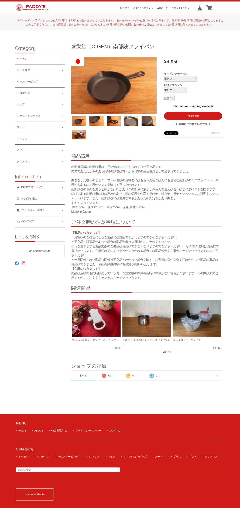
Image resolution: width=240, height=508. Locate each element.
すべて (83, 375)
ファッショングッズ (28, 115)
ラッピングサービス (176, 73)
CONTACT (179, 8)
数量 (166, 98)
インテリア (23, 70)
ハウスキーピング (27, 81)
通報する (215, 133)
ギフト (21, 150)
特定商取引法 (59, 430)
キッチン (22, 58)
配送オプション (173, 85)
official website (41, 250)
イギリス (22, 138)
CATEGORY (142, 8)
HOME (125, 8)
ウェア (21, 104)
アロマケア (23, 93)
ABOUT (162, 8)
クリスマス (23, 161)
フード (21, 127)
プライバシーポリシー (88, 430)
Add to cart (193, 116)
